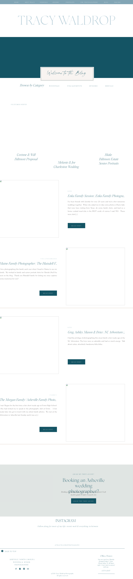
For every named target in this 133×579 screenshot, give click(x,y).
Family (53, 395)
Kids (70, 191)
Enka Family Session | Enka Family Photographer (98, 196)
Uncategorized (49, 259)
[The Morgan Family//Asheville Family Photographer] (95, 412)
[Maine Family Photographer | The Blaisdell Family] (95, 276)
